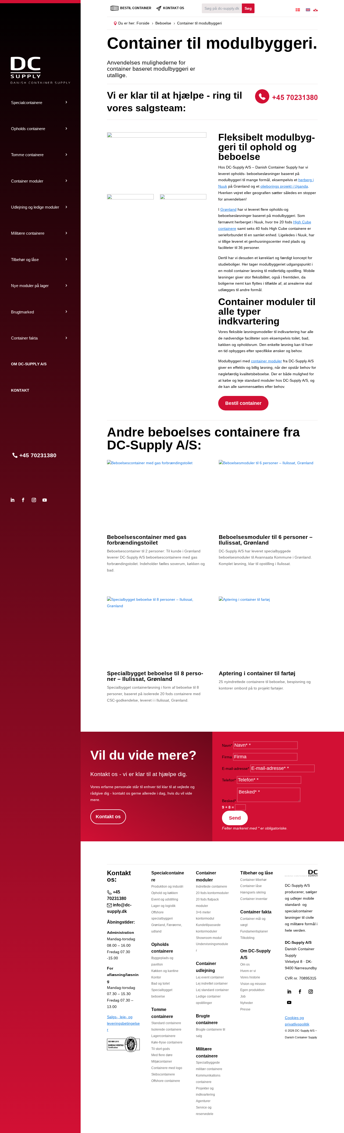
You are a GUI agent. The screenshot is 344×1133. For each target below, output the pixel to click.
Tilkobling (247, 938)
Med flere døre (162, 1055)
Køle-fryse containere (166, 1042)
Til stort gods (160, 1049)
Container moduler (27, 181)
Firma (227, 757)
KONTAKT (20, 390)
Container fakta (24, 338)
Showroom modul (209, 938)
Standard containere (166, 1023)
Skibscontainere (163, 1074)
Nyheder (246, 1003)
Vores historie (250, 977)
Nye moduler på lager (30, 285)
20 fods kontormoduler (212, 893)
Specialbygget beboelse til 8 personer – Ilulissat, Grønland (155, 676)
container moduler (266, 361)
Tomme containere (27, 154)
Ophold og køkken (164, 893)
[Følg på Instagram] (34, 500)
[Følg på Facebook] (23, 500)
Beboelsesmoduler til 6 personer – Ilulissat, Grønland (266, 540)
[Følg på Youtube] (44, 500)
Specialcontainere (26, 102)
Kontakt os (108, 816)
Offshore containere (165, 1081)
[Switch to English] (308, 8)
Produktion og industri (167, 886)
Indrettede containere (211, 886)
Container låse (251, 886)
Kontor (156, 977)
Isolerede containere (166, 1029)
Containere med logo (166, 1068)
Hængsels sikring (253, 892)
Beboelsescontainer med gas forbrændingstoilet (147, 540)
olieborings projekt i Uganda (284, 186)
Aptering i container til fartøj (257, 673)
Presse (245, 1009)
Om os (245, 964)
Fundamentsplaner (254, 931)
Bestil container (243, 403)
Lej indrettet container (212, 983)
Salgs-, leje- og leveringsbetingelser (123, 1023)
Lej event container (210, 977)
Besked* (229, 801)
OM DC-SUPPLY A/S (28, 364)
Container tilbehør (253, 880)
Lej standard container (212, 990)
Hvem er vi (248, 971)
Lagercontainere (163, 1036)
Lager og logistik (163, 906)
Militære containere (27, 233)
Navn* (227, 745)
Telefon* (229, 780)
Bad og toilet (160, 983)
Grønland (228, 209)
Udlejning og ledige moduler (35, 207)
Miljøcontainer (161, 1061)
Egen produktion (252, 990)
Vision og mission (253, 984)
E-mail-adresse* (235, 768)
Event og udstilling (164, 899)
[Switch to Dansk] (298, 8)
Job (243, 996)
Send (235, 818)
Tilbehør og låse (25, 259)
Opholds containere (28, 128)
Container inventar (253, 899)
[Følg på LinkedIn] (12, 500)
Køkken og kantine (164, 971)
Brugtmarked (22, 312)
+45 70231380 (37, 455)
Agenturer (203, 1101)
